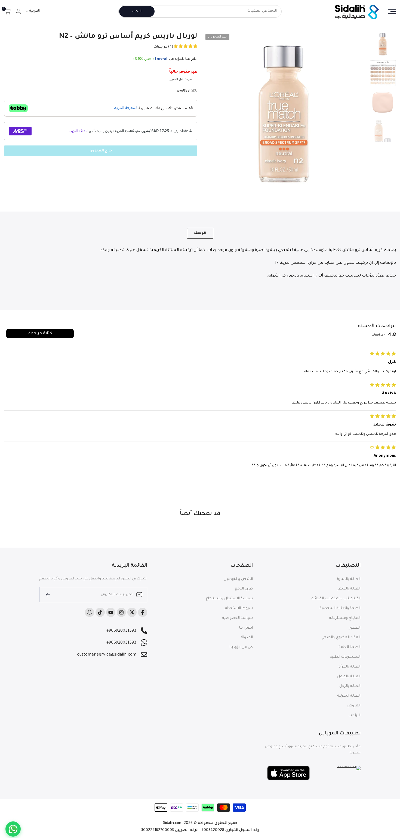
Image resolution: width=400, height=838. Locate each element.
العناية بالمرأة (350, 667)
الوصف (200, 233)
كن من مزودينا (241, 647)
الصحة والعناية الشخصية (340, 608)
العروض (354, 706)
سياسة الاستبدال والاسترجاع (229, 599)
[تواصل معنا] (13, 829)
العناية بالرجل (350, 686)
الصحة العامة (350, 647)
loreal (161, 59)
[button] (185, 47)
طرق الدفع (244, 589)
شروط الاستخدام (239, 608)
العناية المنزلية (349, 696)
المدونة (247, 637)
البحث (136, 11)
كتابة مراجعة (40, 333)
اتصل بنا (246, 628)
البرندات (355, 715)
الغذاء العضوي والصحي (341, 637)
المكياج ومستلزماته (345, 618)
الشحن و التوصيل (238, 579)
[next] (213, 113)
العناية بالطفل (349, 677)
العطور (355, 628)
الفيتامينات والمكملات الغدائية (336, 599)
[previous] (356, 113)
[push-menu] (392, 11)
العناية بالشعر (349, 589)
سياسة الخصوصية (237, 618)
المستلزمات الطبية (345, 657)
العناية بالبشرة (349, 579)
